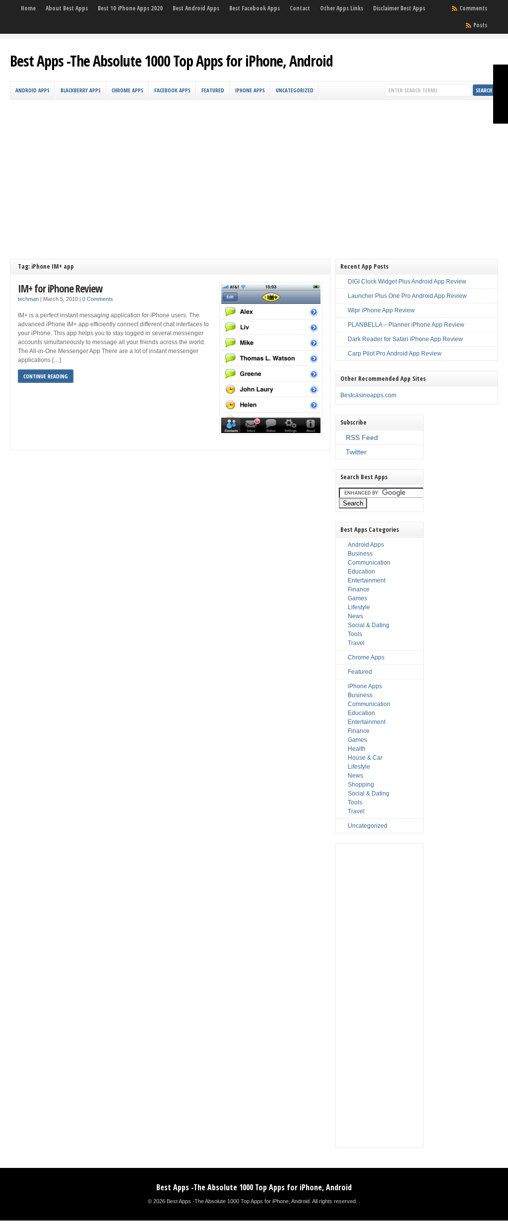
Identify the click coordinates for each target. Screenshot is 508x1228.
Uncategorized (295, 90)
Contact (300, 8)
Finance (359, 589)
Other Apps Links (341, 8)
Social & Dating (368, 625)
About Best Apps (67, 8)
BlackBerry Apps (81, 90)
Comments (473, 8)
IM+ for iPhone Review (60, 288)
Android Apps (32, 90)
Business (360, 553)
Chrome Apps (127, 90)
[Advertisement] (254, 174)
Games (357, 598)
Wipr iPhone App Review (381, 310)
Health (357, 748)
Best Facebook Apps (254, 8)
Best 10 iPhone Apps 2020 (130, 8)
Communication (369, 562)
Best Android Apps (196, 8)
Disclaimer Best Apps (399, 8)
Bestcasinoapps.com (368, 395)
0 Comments (97, 299)
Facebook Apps (172, 90)
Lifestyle (359, 607)
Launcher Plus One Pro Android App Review (407, 295)
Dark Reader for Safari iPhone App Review (405, 339)
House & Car (365, 757)
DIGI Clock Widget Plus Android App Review (407, 281)
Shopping (361, 784)
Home (28, 8)
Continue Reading (45, 376)
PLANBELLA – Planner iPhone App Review (406, 324)
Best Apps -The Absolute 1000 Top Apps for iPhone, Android (171, 61)
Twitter (356, 452)
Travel (356, 643)
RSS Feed (362, 437)
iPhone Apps (250, 90)
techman (28, 299)
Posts (480, 25)
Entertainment (366, 580)
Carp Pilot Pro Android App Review (395, 353)
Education (361, 571)
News (355, 616)
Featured (212, 90)
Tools (355, 634)
